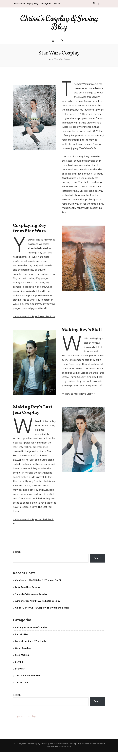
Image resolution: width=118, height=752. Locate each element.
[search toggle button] (62, 41)
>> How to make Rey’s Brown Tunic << (34, 317)
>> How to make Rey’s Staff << (78, 394)
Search (17, 552)
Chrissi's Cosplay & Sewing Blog (59, 22)
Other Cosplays (23, 648)
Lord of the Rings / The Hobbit (31, 641)
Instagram (46, 3)
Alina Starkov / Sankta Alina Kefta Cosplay (37, 601)
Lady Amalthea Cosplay (27, 587)
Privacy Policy (65, 746)
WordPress (53, 747)
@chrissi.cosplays (26, 716)
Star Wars (20, 669)
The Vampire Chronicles (27, 676)
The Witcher (21, 683)
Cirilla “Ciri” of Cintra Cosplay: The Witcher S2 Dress (42, 608)
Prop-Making (22, 655)
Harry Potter (21, 634)
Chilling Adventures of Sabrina (31, 627)
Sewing (19, 662)
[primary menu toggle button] (53, 41)
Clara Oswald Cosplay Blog (25, 3)
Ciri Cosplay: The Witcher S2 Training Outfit (38, 580)
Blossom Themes (89, 744)
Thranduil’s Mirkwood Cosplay (31, 594)
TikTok (57, 3)
